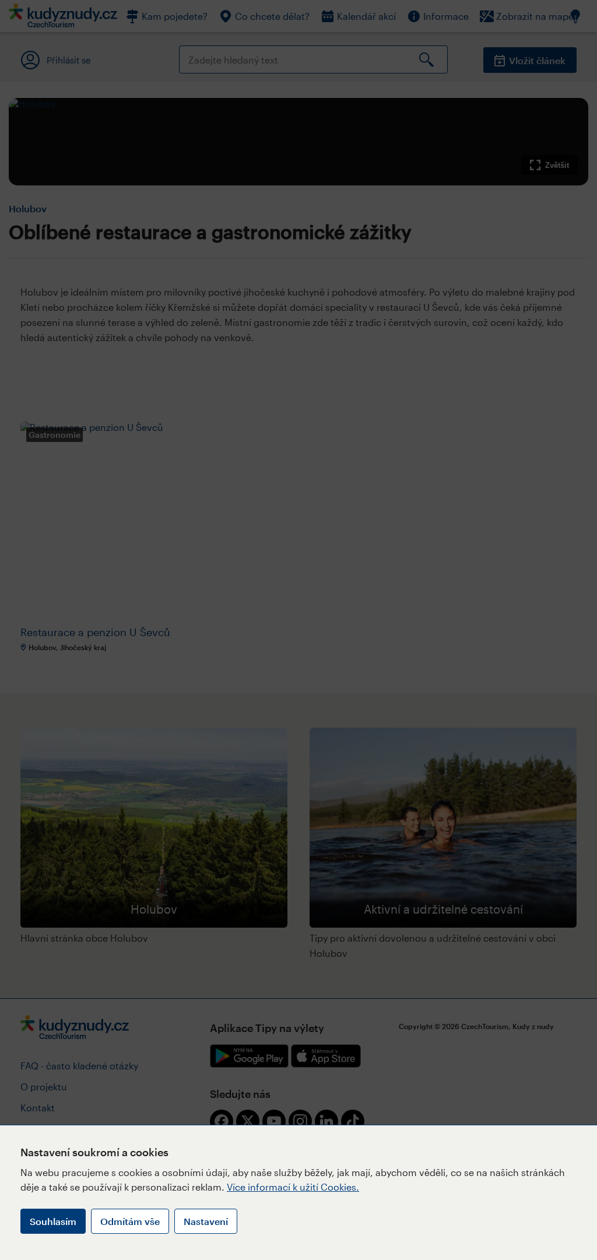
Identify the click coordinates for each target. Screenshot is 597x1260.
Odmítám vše (130, 1221)
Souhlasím (53, 1221)
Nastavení (206, 1221)
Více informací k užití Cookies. (293, 1186)
